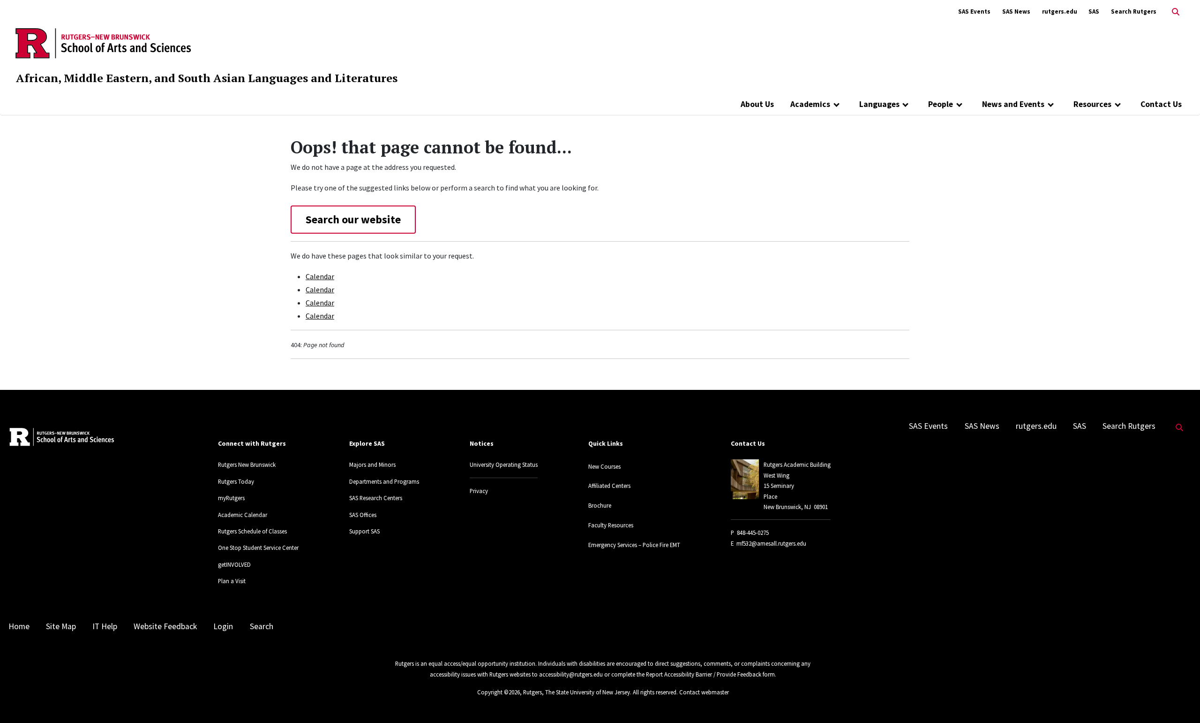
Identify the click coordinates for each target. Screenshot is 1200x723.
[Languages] (906, 104)
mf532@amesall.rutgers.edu (771, 543)
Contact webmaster (704, 692)
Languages (879, 104)
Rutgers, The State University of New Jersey (576, 692)
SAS (1093, 11)
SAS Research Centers (375, 498)
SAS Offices (362, 514)
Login (223, 626)
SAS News (1016, 11)
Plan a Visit (232, 581)
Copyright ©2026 (498, 692)
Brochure (599, 505)
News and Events (1013, 104)
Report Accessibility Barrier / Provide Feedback (703, 674)
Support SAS (364, 531)
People (940, 104)
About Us (757, 104)
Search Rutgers (1133, 11)
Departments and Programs (384, 481)
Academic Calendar (242, 514)
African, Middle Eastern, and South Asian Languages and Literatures (207, 77)
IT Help (104, 626)
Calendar (320, 276)
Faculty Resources (610, 525)
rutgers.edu (1059, 11)
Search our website (353, 219)
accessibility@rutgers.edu (571, 674)
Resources (1092, 104)
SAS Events (974, 11)
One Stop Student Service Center (258, 547)
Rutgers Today (236, 481)
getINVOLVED (234, 564)
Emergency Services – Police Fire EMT (634, 544)
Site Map (61, 626)
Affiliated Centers (609, 485)
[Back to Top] (1179, 700)
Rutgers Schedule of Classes (252, 531)
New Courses (604, 466)
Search (261, 626)
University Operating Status (504, 464)
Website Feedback (165, 626)
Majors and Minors (372, 464)
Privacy (479, 491)
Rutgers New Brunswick (247, 464)
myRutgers (231, 498)
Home (19, 626)
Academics (810, 104)
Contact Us (1161, 104)
